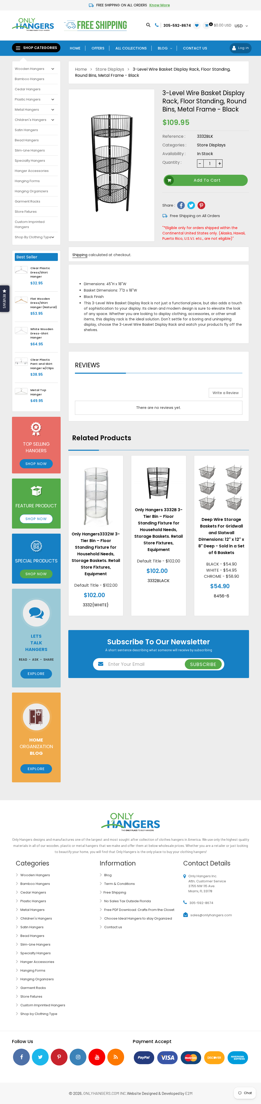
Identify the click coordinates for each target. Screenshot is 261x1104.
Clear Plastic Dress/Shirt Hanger (40, 272)
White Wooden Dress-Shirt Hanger (41, 333)
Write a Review (226, 392)
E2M (188, 1093)
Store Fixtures (26, 211)
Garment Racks (27, 201)
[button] (4, 298)
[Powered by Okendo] (98, 395)
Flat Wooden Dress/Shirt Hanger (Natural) (43, 303)
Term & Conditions (119, 883)
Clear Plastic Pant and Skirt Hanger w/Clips (42, 364)
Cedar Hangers (28, 89)
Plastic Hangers (28, 99)
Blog (107, 875)
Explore (36, 673)
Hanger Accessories (32, 170)
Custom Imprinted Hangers (30, 224)
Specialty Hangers (30, 160)
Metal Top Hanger (38, 392)
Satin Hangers (26, 130)
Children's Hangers (30, 119)
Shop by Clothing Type (33, 237)
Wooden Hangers (29, 68)
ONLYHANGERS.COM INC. (105, 1093)
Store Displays (110, 69)
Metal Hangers (27, 109)
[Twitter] (191, 205)
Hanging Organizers (31, 191)
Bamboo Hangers (29, 79)
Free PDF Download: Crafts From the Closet (138, 909)
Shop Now (36, 463)
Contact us (112, 927)
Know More (159, 5)
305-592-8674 (177, 25)
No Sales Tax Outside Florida (127, 901)
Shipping (79, 254)
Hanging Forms (27, 181)
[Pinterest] (201, 205)
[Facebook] (181, 205)
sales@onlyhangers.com (211, 915)
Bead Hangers (27, 140)
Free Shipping (114, 892)
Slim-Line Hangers (30, 150)
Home (81, 69)
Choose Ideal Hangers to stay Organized (137, 918)
